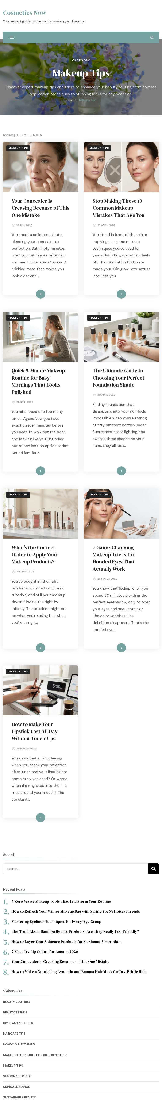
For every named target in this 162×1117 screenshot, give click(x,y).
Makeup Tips (18, 148)
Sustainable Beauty (19, 1097)
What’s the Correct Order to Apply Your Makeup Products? (35, 554)
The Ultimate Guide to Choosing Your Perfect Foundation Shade (118, 377)
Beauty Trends (15, 1012)
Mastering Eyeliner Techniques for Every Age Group (56, 921)
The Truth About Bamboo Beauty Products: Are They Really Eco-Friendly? (75, 931)
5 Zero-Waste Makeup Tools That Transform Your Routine (61, 901)
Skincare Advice (16, 1087)
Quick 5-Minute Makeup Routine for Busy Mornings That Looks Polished (38, 381)
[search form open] (152, 37)
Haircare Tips (14, 1033)
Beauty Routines (17, 1002)
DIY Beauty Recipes (18, 1023)
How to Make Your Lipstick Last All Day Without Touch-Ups (35, 731)
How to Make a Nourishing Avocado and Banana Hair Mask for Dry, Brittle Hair (79, 971)
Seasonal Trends (17, 1076)
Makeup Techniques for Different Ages (35, 1055)
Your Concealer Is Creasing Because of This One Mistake (40, 208)
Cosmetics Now (24, 12)
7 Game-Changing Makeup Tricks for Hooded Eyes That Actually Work (114, 558)
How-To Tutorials (19, 1044)
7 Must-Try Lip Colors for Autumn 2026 (45, 951)
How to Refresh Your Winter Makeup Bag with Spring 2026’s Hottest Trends (76, 911)
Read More (33, 294)
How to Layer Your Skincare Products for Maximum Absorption (66, 941)
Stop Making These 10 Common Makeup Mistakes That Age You (118, 208)
